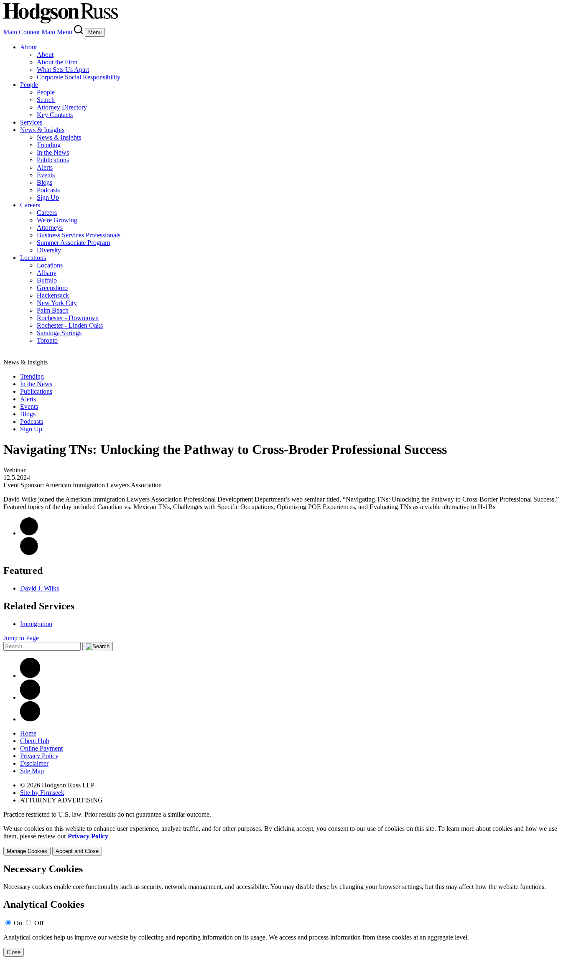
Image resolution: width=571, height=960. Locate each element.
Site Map (32, 770)
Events (46, 174)
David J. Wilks (39, 588)
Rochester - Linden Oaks (70, 325)
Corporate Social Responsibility (78, 77)
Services (31, 122)
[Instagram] (30, 719)
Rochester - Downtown (68, 317)
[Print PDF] (29, 533)
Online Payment (41, 748)
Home (28, 733)
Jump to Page (21, 638)
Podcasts (48, 190)
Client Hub (34, 740)
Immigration (36, 623)
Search (46, 99)
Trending (49, 144)
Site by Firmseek (42, 792)
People (29, 84)
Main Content (21, 32)
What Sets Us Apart (63, 69)
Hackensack (53, 295)
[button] (29, 552)
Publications (53, 159)
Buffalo (47, 280)
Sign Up (48, 197)
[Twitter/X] (30, 697)
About (28, 47)
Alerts (45, 167)
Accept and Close (77, 851)
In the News (53, 152)
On (18, 923)
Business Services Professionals (78, 235)
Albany (46, 272)
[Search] (79, 32)
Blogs (44, 182)
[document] (285, 910)
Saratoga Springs (59, 332)
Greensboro (52, 287)
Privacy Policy (39, 755)
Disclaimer (34, 763)
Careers (30, 205)
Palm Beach (53, 310)
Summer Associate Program (73, 242)
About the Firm (57, 62)
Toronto (47, 340)
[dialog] (285, 840)
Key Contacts (55, 114)
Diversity (49, 250)
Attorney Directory (62, 107)
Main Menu (56, 32)
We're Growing (57, 220)
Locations (33, 257)
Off (38, 923)
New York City (57, 302)
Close (13, 952)
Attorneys (50, 227)
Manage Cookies (27, 851)
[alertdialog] (285, 910)
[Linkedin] (30, 675)
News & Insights (42, 129)
